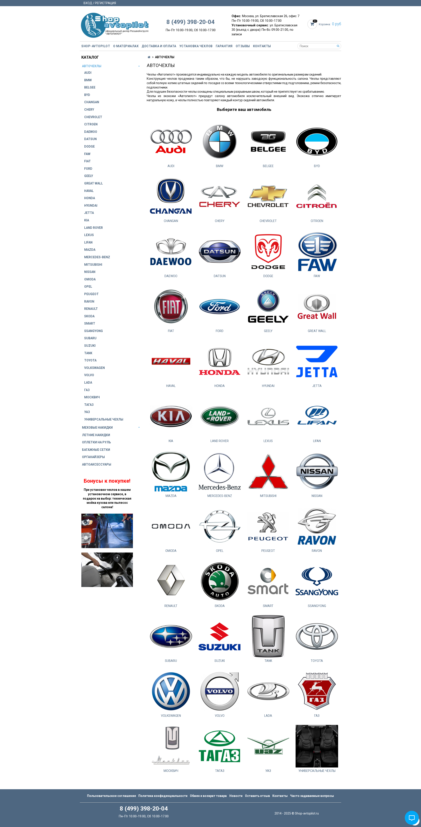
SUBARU (90, 338)
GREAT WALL (93, 183)
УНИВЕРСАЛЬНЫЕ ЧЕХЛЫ (103, 419)
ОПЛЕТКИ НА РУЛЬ (96, 442)
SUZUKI (90, 345)
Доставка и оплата (159, 46)
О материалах (126, 46)
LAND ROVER (93, 227)
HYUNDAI (90, 205)
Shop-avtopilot (95, 46)
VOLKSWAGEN (94, 368)
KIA (86, 220)
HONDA (89, 198)
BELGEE (89, 87)
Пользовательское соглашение (111, 796)
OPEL (88, 286)
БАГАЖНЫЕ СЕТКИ (96, 449)
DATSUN (90, 139)
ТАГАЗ (89, 404)
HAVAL (89, 191)
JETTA (89, 213)
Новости (236, 796)
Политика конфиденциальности (162, 796)
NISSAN (89, 272)
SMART (89, 323)
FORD (88, 168)
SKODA (89, 316)
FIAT (87, 161)
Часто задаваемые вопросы (312, 796)
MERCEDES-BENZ (97, 257)
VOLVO (89, 375)
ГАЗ (87, 390)
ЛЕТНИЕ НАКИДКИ (96, 435)
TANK (88, 353)
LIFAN (88, 242)
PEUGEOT (91, 294)
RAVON (89, 301)
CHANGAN (91, 102)
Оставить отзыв (257, 796)
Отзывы (243, 46)
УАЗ (87, 412)
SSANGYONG (93, 331)
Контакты (262, 46)
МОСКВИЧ (92, 397)
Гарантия (224, 46)
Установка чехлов (196, 46)
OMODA (90, 279)
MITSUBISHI (93, 264)
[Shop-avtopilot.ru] (115, 24)
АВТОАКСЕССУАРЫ (96, 464)
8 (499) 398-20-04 (190, 21)
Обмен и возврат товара (208, 796)
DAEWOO (90, 132)
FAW (87, 154)
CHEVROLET (93, 117)
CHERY (89, 109)
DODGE (89, 146)
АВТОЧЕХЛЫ (91, 66)
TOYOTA (90, 360)
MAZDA (89, 249)
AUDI (87, 72)
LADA (88, 382)
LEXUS (89, 235)
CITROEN (91, 124)
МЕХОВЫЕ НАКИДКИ (97, 427)
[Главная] (149, 57)
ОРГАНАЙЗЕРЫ (93, 457)
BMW (88, 80)
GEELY (88, 176)
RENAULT (91, 309)
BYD (87, 95)
